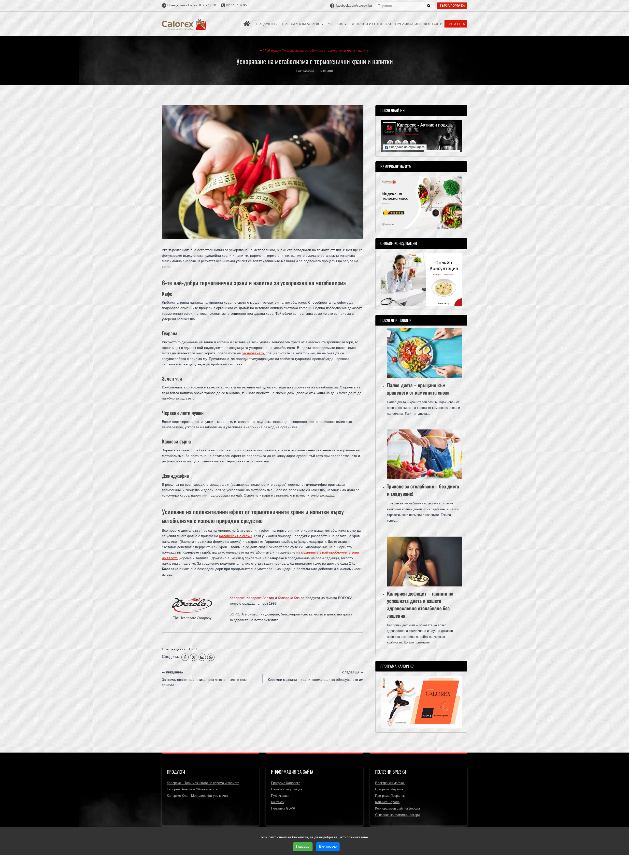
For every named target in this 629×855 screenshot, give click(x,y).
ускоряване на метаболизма (313, 282)
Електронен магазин (390, 783)
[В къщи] (260, 50)
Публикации (407, 24)
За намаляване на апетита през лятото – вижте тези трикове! (204, 679)
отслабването (253, 353)
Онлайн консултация (286, 789)
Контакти (433, 24)
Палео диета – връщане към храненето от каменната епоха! (419, 388)
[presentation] (424, 353)
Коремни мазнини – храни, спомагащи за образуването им (315, 676)
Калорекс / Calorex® (235, 536)
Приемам (303, 846)
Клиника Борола (387, 802)
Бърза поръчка (452, 5)
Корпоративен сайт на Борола (397, 808)
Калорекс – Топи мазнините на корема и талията (203, 783)
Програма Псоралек (390, 796)
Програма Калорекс (285, 783)
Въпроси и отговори (370, 24)
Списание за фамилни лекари (397, 815)
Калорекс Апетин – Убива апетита (192, 789)
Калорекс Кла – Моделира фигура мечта (197, 796)
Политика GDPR (283, 808)
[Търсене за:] (405, 6)
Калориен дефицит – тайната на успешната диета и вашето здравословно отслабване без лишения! (420, 604)
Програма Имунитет (390, 789)
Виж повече (328, 846)
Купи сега (455, 24)
